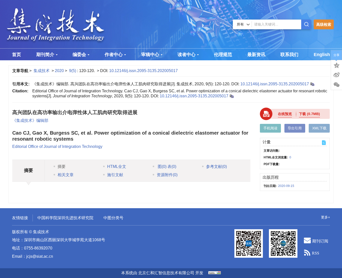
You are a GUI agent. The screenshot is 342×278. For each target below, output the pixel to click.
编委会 (79, 54)
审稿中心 (150, 54)
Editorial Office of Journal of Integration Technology (57, 146)
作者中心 (114, 54)
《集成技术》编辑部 (30, 120)
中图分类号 (113, 218)
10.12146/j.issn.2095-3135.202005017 (143, 71)
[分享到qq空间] (336, 65)
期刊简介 (45, 54)
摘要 (62, 166)
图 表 (166, 166)
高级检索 (323, 24)
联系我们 (289, 54)
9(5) (73, 71)
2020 (59, 71)
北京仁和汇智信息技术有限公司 (166, 273)
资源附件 (167, 175)
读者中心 (187, 54)
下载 (309, 114)
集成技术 (42, 71)
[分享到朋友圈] (336, 85)
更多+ (325, 217)
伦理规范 (223, 54)
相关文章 (66, 175)
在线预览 (285, 114)
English (322, 54)
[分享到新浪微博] (336, 75)
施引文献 (115, 175)
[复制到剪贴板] (312, 84)
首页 (16, 54)
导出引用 (295, 128)
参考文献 (216, 166)
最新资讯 (256, 54)
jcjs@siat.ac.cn (39, 256)
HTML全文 (116, 166)
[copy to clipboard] (231, 96)
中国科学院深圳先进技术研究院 (65, 218)
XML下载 (319, 128)
